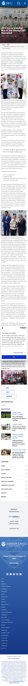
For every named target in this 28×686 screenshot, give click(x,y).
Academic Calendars (6, 586)
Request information (14, 510)
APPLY (8, 392)
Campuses (3, 601)
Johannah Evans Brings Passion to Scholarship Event (19, 428)
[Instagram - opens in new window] (14, 574)
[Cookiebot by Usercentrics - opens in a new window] (20, 328)
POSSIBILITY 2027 (5, 633)
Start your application (14, 522)
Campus (15, 516)
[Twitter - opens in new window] (10, 574)
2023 (8, 44)
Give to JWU (4, 617)
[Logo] (7, 3)
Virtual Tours (4, 643)
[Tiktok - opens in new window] (20, 574)
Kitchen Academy (5, 627)
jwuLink (3, 625)
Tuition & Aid (4, 640)
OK (14, 357)
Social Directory (5, 635)
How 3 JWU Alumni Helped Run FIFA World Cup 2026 (18, 418)
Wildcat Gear (4, 645)
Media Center (4, 630)
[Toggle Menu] (25, 3)
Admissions (4, 591)
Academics (3, 584)
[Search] (19, 3)
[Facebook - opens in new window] (7, 574)
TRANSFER (9, 396)
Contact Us (3, 648)
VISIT (7, 388)
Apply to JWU (4, 596)
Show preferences (18, 352)
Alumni (3, 594)
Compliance (4, 609)
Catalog (3, 607)
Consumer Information (6, 612)
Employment (4, 614)
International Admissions (7, 622)
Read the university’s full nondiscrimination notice (16, 682)
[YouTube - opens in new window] (17, 574)
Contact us (14, 529)
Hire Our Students (5, 620)
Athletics (3, 599)
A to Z (2, 578)
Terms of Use (4, 638)
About (2, 581)
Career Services (4, 604)
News (3, 44)
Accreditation (4, 589)
